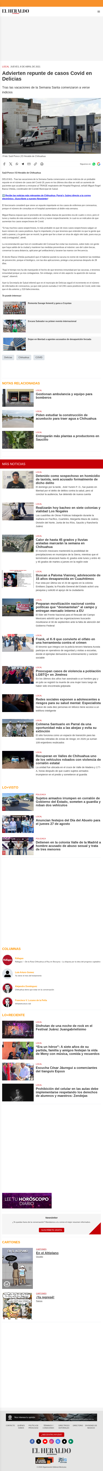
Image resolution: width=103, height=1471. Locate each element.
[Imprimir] (42, 164)
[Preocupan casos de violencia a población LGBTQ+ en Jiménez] (18, 678)
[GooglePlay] (70, 1441)
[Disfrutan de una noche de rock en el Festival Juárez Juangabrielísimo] (18, 1029)
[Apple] (64, 1441)
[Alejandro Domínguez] (7, 988)
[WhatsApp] (17, 164)
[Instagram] (51, 1441)
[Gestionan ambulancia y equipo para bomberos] (18, 398)
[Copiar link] (35, 164)
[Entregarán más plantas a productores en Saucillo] (18, 440)
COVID (39, 357)
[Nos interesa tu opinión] (51, 1417)
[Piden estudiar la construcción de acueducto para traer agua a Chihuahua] (18, 419)
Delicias (8, 357)
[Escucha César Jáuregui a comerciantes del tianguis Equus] (18, 1071)
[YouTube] (45, 1441)
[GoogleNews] (58, 1441)
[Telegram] (23, 164)
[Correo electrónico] (29, 164)
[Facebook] (4, 164)
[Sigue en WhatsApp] (94, 164)
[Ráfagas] (7, 960)
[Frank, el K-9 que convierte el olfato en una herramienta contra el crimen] (18, 648)
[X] (11, 164)
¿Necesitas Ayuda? (51, 1434)
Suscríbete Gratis (51, 1230)
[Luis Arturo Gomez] (7, 974)
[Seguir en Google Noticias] (99, 164)
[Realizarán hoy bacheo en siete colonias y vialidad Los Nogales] (18, 517)
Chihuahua (24, 357)
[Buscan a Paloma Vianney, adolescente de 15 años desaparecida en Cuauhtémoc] (18, 582)
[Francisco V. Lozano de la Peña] (7, 1001)
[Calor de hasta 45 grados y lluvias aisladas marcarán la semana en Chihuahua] (18, 551)
